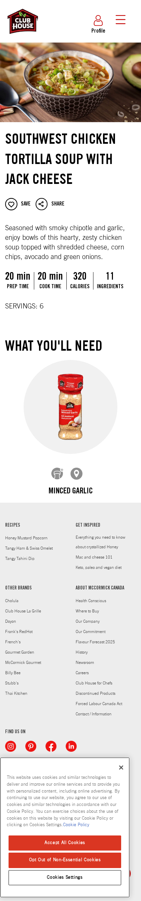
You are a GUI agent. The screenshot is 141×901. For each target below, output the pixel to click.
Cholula (11, 601)
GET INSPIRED (88, 525)
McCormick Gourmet (23, 662)
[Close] (121, 767)
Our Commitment (90, 632)
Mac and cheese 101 (94, 557)
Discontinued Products (95, 693)
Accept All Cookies (64, 843)
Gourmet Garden (19, 652)
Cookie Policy (76, 825)
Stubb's (11, 683)
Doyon (10, 621)
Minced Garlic (71, 492)
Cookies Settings (65, 877)
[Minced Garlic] (70, 407)
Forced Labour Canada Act (99, 704)
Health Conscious (91, 601)
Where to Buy (87, 611)
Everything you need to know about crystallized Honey (100, 542)
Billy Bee (13, 673)
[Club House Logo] (22, 37)
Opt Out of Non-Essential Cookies (65, 860)
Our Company (88, 621)
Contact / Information (94, 714)
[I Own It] (57, 474)
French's (13, 642)
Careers (82, 673)
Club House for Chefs (94, 683)
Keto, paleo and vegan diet (98, 567)
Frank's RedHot (19, 632)
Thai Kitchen (16, 693)
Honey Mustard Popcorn (26, 538)
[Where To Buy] (76, 474)
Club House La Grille (23, 611)
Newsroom (85, 662)
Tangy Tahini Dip (20, 559)
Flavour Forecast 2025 (95, 642)
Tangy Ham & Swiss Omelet (29, 548)
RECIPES (12, 525)
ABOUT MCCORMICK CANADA (100, 588)
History (82, 652)
